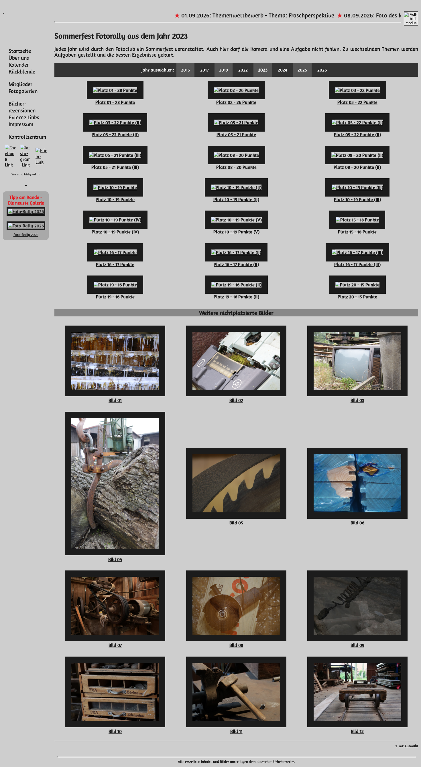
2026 (322, 70)
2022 (243, 70)
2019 (223, 70)
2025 (302, 70)
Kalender (19, 64)
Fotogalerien (23, 91)
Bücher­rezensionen (22, 107)
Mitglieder (20, 84)
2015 (185, 70)
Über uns (19, 57)
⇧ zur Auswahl (406, 746)
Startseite (20, 50)
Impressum (21, 124)
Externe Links (24, 117)
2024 (282, 70)
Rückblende (22, 71)
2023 (262, 70)
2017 (204, 70)
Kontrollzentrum (27, 136)
